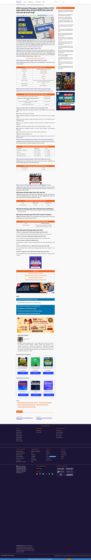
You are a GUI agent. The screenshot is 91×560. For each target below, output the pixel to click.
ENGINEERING (34, 459)
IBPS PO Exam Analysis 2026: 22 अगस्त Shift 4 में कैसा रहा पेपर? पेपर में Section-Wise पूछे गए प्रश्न (65, 47)
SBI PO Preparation (19, 451)
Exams (25, 1)
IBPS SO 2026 (18, 439)
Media (47, 454)
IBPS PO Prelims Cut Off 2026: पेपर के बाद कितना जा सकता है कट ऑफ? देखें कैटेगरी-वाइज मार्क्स (65, 30)
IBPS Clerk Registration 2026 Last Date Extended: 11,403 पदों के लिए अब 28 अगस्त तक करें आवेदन (65, 67)
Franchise (48, 458)
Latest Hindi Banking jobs (21, 4)
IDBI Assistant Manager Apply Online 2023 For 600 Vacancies (28, 402)
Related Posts (19, 411)
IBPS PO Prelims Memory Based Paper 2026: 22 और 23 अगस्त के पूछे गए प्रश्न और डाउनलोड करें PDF (65, 34)
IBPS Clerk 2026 (19, 435)
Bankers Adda (38, 430)
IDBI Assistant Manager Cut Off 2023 (45, 402)
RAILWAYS (33, 454)
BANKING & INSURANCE (35, 451)
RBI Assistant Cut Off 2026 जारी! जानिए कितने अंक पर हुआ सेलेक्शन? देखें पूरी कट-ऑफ (65, 18)
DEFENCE (33, 458)
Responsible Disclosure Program (60, 555)
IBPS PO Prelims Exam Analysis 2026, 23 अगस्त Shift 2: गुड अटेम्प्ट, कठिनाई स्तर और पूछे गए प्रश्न (65, 39)
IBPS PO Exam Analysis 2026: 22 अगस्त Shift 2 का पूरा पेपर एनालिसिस (65, 55)
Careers (51, 456)
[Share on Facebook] (44, 15)
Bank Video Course (59, 432)
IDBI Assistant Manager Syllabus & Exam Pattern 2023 (35, 275)
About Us (48, 451)
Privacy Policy (87, 555)
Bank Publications (59, 437)
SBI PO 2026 (18, 430)
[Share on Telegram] (40, 15)
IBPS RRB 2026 (19, 437)
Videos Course (63, 454)
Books (62, 458)
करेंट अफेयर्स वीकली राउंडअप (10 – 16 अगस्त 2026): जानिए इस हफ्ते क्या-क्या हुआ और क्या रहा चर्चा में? (65, 59)
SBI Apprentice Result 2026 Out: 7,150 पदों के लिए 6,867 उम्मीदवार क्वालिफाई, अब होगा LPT (65, 22)
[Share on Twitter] (46, 15)
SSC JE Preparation (19, 456)
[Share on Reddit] (42, 15)
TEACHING (33, 456)
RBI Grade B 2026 (19, 440)
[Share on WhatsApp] (38, 15)
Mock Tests (63, 451)
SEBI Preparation (19, 454)
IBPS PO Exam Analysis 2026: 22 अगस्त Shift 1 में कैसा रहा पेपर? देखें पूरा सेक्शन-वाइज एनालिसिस (65, 63)
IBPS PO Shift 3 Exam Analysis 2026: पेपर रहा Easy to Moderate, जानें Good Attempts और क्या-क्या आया (66, 51)
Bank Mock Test (59, 430)
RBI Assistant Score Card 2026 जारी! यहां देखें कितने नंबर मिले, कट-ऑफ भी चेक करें (65, 15)
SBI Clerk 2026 (19, 432)
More (44, 1)
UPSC (32, 461)
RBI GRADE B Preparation (21, 461)
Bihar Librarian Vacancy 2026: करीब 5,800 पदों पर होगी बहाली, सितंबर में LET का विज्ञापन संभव (66, 26)
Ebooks (62, 456)
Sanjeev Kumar (20, 15)
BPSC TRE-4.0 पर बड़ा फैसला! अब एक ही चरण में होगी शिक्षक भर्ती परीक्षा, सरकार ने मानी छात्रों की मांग (66, 11)
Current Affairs (38, 1)
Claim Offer (69, 559)
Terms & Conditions (80, 555)
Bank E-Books (58, 435)
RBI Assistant (18, 459)
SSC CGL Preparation (20, 458)
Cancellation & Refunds (71, 555)
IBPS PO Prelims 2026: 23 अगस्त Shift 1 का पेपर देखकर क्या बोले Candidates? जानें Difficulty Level (65, 43)
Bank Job (44, 76)
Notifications (30, 1)
